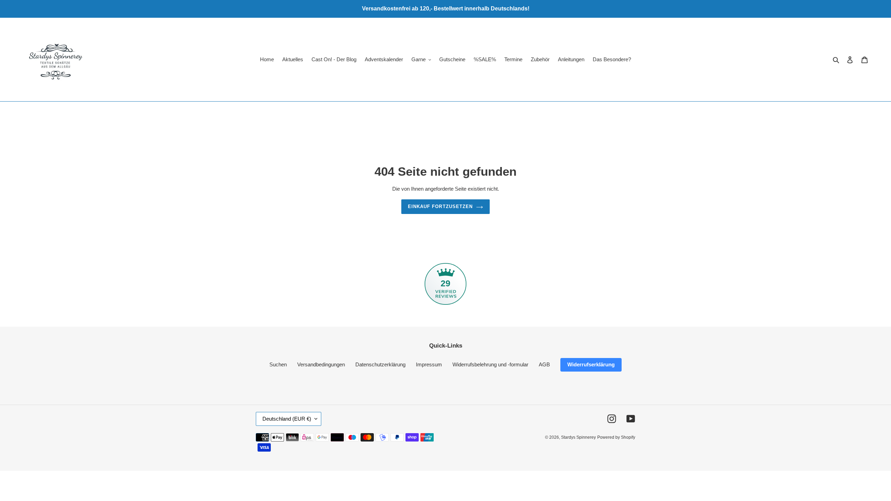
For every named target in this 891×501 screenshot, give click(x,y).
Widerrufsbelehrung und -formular (490, 364)
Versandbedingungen (321, 364)
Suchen (278, 364)
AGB (544, 364)
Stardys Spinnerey (578, 437)
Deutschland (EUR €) (286, 419)
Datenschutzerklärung (380, 364)
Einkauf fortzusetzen (440, 206)
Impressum (429, 364)
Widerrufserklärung (591, 364)
